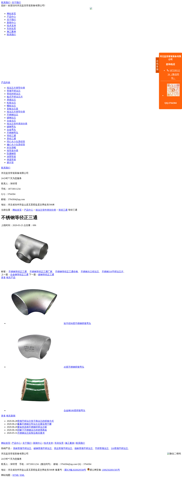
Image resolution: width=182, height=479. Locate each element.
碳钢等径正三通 (46, 274)
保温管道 (11, 159)
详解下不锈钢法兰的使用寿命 (32, 430)
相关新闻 (10, 416)
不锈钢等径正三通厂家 (41, 271)
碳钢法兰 (11, 117)
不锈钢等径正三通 (18, 271)
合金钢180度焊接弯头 (74, 410)
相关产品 (10, 277)
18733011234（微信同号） (174, 74)
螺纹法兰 (11, 105)
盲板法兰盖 (12, 108)
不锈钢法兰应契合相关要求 (31, 433)
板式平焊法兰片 (15, 97)
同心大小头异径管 (16, 141)
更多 (3, 277)
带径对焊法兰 (13, 94)
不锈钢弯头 (12, 132)
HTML (16, 475)
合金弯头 (11, 129)
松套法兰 (11, 102)
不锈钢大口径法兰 (90, 271)
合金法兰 (11, 120)
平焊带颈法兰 (102, 448)
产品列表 (5, 82)
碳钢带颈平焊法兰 (43, 448)
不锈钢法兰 (12, 114)
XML (22, 475)
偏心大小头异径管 (16, 144)
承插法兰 (11, 100)
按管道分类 (12, 150)
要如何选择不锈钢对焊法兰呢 (32, 427)
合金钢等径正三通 (19, 274)
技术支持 (11, 25)
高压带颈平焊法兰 (63, 448)
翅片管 (10, 162)
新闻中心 (11, 22)
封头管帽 (11, 147)
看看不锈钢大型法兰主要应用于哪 (34, 424)
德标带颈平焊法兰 (84, 448)
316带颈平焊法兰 (119, 448)
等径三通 (11, 135)
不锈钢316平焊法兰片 (112, 271)
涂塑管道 (11, 156)
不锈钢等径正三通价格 (66, 271)
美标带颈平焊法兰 (22, 448)
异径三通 (11, 138)
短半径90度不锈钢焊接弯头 (77, 323)
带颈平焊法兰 (13, 91)
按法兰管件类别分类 (17, 123)
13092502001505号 (111, 470)
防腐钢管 (11, 153)
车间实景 (11, 28)
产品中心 (11, 16)
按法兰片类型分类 (16, 88)
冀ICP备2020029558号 (75, 470)
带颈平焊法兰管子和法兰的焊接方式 (35, 421)
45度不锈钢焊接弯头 (74, 367)
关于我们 (16, 2)
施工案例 (11, 31)
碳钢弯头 (11, 126)
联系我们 (5, 2)
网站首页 (11, 13)
